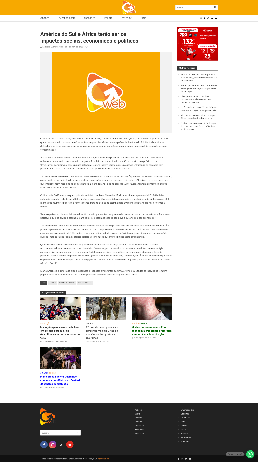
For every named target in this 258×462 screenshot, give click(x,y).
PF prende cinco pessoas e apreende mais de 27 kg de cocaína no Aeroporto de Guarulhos (102, 333)
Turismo (184, 433)
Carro (137, 413)
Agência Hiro (103, 458)
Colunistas (139, 425)
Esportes (89, 18)
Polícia (108, 18)
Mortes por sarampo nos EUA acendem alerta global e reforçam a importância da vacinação (152, 331)
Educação (45, 323)
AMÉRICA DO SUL (67, 282)
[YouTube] (70, 444)
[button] (250, 454)
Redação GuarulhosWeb (52, 46)
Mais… (144, 18)
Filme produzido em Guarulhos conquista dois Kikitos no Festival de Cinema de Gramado (60, 380)
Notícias (136, 323)
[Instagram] (52, 444)
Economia (139, 429)
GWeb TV (185, 417)
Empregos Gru (67, 18)
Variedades (186, 437)
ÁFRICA (52, 282)
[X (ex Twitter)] (61, 444)
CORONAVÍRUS (85, 282)
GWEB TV (127, 18)
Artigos (138, 409)
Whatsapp (185, 441)
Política (184, 425)
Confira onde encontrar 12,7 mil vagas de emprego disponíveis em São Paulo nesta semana (198, 126)
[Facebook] (44, 444)
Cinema (52, 373)
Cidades (44, 18)
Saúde (144, 323)
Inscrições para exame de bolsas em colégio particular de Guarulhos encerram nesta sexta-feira (60, 333)
